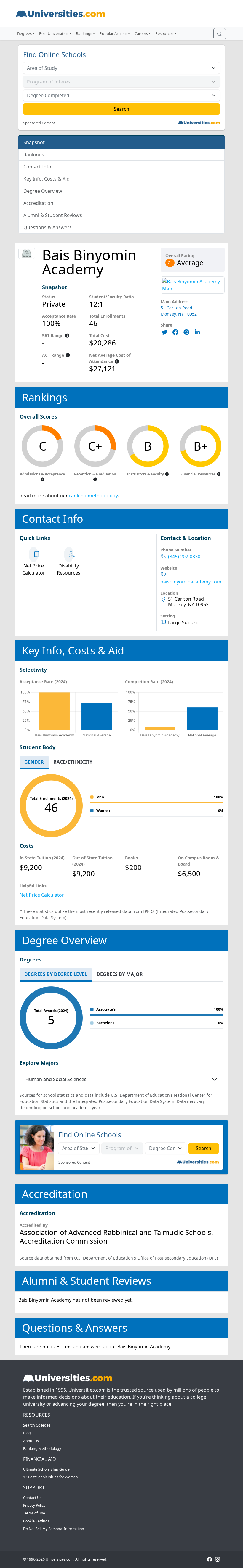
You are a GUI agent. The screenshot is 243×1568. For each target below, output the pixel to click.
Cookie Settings (36, 1521)
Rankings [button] (84, 33)
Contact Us (32, 1497)
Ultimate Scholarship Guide (46, 1469)
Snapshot (34, 142)
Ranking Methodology (42, 1448)
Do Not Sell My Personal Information (53, 1528)
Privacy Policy (34, 1505)
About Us (31, 1440)
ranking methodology (93, 495)
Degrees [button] (24, 33)
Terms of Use (34, 1513)
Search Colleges (36, 1425)
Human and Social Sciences (56, 1079)
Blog (27, 1432)
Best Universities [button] (53, 33)
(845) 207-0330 (184, 556)
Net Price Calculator (42, 895)
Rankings (33, 154)
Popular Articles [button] (113, 33)
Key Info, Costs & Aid (46, 179)
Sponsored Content (39, 123)
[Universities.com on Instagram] (217, 1559)
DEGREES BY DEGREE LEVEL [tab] (55, 974)
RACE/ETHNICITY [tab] (72, 762)
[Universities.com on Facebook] (209, 1559)
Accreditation (38, 203)
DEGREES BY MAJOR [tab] (120, 974)
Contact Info (37, 166)
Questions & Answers (47, 227)
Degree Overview (42, 191)
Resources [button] (164, 33)
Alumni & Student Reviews (52, 215)
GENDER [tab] (34, 762)
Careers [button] (141, 33)
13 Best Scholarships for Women (50, 1476)
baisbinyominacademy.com (190, 582)
